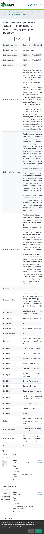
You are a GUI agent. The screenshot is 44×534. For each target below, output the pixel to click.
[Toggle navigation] (41, 5)
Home (4, 12)
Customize (4, 531)
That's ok (38, 531)
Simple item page (22, 39)
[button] (30, 4)
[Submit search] (27, 4)
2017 (6, 14)
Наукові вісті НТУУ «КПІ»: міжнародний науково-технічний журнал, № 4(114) (21, 14)
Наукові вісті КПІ (32, 12)
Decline (30, 531)
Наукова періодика (15, 12)
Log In (34, 5)
